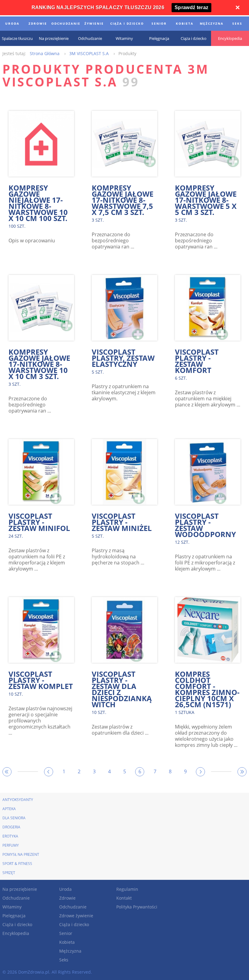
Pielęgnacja (14, 916)
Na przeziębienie (19, 889)
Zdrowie (67, 898)
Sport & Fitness (17, 863)
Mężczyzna (70, 951)
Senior (65, 933)
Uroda (65, 889)
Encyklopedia (15, 933)
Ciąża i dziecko (17, 924)
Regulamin (127, 889)
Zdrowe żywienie (76, 916)
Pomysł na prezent (20, 854)
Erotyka (10, 836)
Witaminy (12, 907)
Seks (63, 960)
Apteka (9, 808)
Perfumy (10, 845)
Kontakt (124, 898)
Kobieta (67, 942)
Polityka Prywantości (136, 907)
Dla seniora (14, 817)
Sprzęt (8, 872)
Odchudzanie (16, 898)
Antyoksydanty (17, 799)
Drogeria (11, 827)
